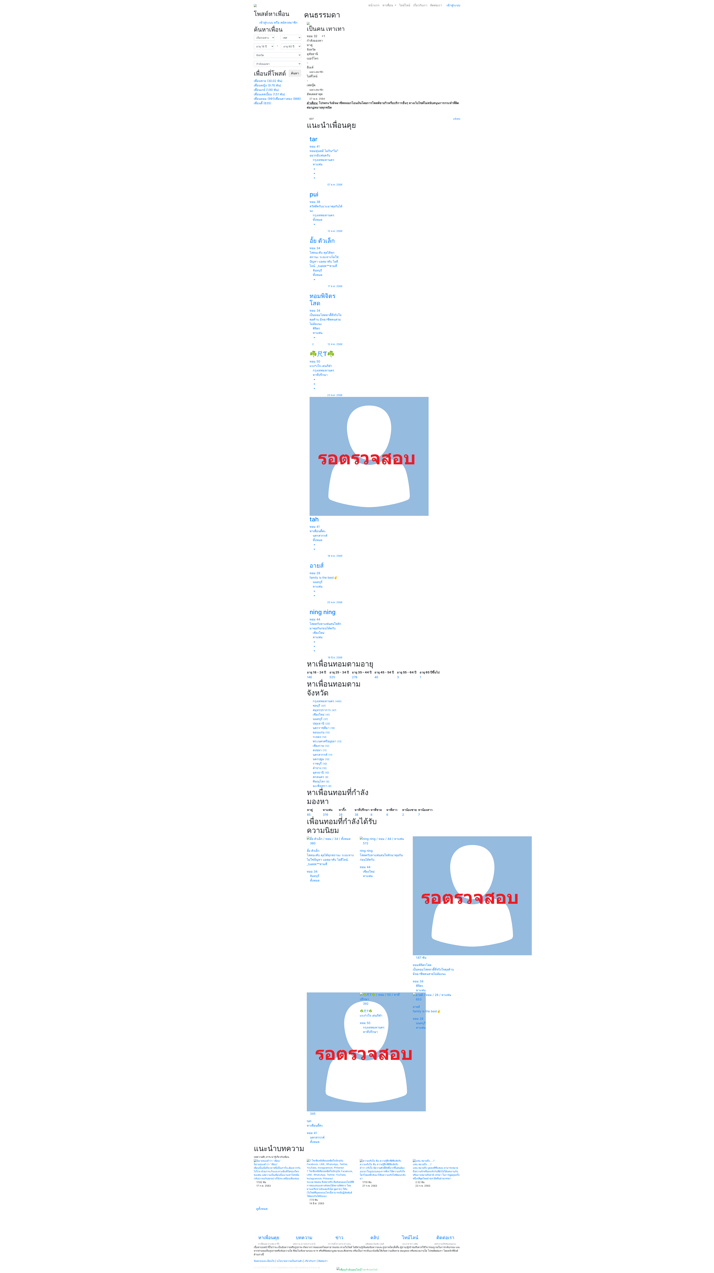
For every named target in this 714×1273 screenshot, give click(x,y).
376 (325, 814)
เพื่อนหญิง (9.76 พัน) (267, 85)
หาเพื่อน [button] (388, 5)
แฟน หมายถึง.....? (422, 1164)
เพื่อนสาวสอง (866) (288, 99)
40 (376, 677)
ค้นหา (295, 73)
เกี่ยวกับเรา (420, 5)
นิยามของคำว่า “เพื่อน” (266, 1164)
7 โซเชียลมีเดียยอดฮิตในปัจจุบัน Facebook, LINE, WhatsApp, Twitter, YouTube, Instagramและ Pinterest (330, 1175)
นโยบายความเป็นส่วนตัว (290, 1261)
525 (332, 677)
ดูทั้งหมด (262, 1209)
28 (340, 814)
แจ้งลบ (456, 118)
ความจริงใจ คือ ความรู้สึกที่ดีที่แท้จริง (379, 1164)
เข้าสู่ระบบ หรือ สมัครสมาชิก (278, 22)
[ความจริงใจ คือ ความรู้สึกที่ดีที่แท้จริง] (380, 1160)
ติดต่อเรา (436, 5)
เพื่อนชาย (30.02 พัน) (268, 81)
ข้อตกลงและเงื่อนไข (264, 1261)
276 (354, 677)
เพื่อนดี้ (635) (262, 103)
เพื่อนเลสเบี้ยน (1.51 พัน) (269, 94)
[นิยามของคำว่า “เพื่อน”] (267, 1160)
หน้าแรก (373, 5)
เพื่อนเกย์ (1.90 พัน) (266, 90)
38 (356, 814)
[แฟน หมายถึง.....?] (423, 1160)
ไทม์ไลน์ (404, 5)
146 (309, 677)
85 (309, 814)
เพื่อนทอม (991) (264, 99)
